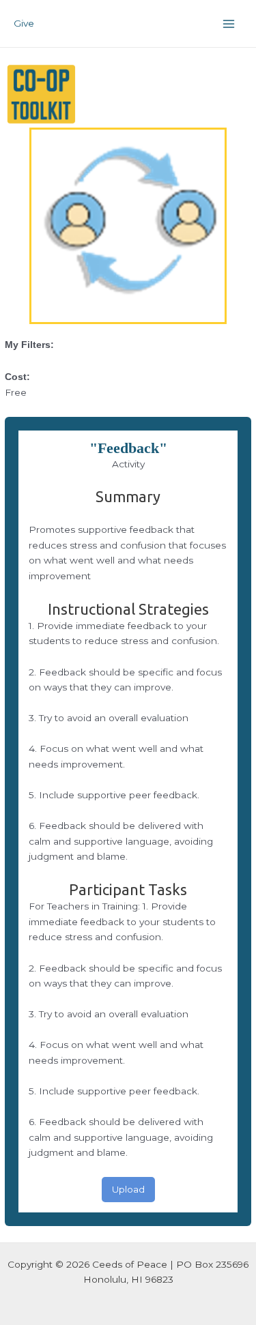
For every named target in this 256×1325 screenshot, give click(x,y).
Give (24, 23)
